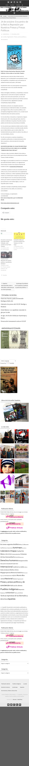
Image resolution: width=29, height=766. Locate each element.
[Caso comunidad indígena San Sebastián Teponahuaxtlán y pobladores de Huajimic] (7, 480)
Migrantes (2, 574)
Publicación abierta (16, 584)
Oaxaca (15, 577)
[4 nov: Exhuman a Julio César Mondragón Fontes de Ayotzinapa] (7, 465)
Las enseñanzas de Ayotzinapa (5, 332)
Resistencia (2, 591)
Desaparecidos (23, 559)
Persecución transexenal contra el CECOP (13, 320)
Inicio (7, 5)
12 (20, 345)
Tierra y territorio (18, 591)
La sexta (4, 16)
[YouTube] (8, 2)
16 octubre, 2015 (15, 34)
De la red (16, 555)
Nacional (8, 577)
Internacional (6, 565)
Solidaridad (9, 591)
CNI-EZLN (8, 553)
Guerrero (15, 562)
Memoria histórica (17, 571)
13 (21, 345)
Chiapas (13, 549)
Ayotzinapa (17, 546)
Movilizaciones (7, 574)
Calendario (5, 549)
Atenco (5, 546)
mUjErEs (14, 574)
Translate (11, 361)
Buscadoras (24, 546)
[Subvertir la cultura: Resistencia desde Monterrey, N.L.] (22, 495)
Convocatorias (16, 553)
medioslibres (6, 34)
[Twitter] (11, 2)
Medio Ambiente (4, 568)
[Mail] (20, 2)
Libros (25, 565)
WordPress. (19, 698)
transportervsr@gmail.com (16, 165)
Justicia (15, 565)
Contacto (12, 5)
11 (18, 345)
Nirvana (14, 698)
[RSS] (17, 2)
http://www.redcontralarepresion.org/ (10, 202)
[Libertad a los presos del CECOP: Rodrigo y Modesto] (7, 450)
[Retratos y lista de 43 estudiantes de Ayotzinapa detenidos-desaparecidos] (22, 435)
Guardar (5, 274)
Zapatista (11, 597)
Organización (10, 36)
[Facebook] (14, 2)
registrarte (4, 530)
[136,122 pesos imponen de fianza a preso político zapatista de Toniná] (22, 465)
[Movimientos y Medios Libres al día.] (7, 435)
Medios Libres (14, 568)
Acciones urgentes (6, 543)
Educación (3, 562)
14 (23, 345)
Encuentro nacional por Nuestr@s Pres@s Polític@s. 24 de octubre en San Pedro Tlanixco (6, 242)
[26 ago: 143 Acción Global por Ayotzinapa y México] (22, 450)
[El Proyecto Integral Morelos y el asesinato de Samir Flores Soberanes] (7, 495)
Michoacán (25, 571)
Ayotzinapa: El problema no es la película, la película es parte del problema (21, 284)
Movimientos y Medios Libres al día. (9, 689)
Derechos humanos (9, 558)
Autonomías (9, 546)
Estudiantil (9, 562)
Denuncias (21, 555)
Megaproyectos (5, 571)
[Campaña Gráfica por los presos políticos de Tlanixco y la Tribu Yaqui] (19, 234)
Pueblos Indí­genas (9, 587)
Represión (21, 588)
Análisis (16, 543)
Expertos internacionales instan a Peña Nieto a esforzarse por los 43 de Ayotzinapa (7, 285)
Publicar (18, 5)
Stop (27, 344)
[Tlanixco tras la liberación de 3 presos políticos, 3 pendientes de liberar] (6, 253)
